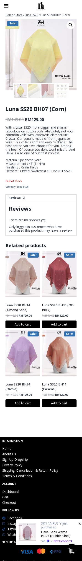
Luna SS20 (22, 186)
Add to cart (23, 324)
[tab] (41, 198)
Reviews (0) (17, 198)
